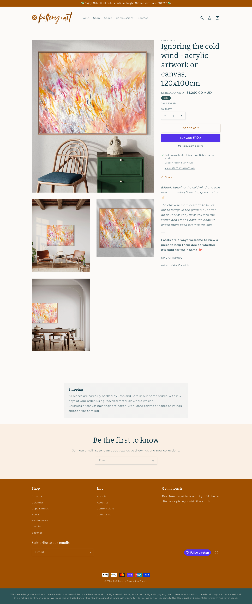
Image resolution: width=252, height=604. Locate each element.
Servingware (40, 520)
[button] (202, 18)
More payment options (190, 145)
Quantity (166, 108)
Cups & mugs (40, 508)
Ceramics (38, 502)
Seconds (37, 532)
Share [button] (168, 177)
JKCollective (119, 581)
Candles (37, 526)
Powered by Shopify (137, 581)
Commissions (106, 508)
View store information (180, 167)
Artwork (37, 496)
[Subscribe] (153, 461)
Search (101, 496)
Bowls (36, 514)
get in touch (188, 496)
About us (103, 502)
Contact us (104, 514)
